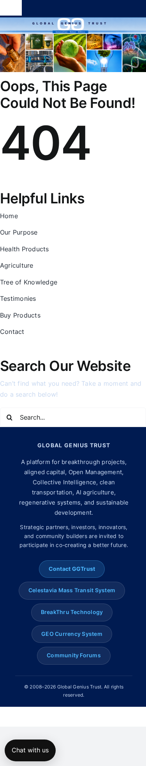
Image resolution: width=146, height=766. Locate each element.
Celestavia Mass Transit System (71, 590)
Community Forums (74, 655)
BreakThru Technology (72, 612)
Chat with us (30, 750)
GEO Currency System (71, 634)
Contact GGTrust (72, 569)
